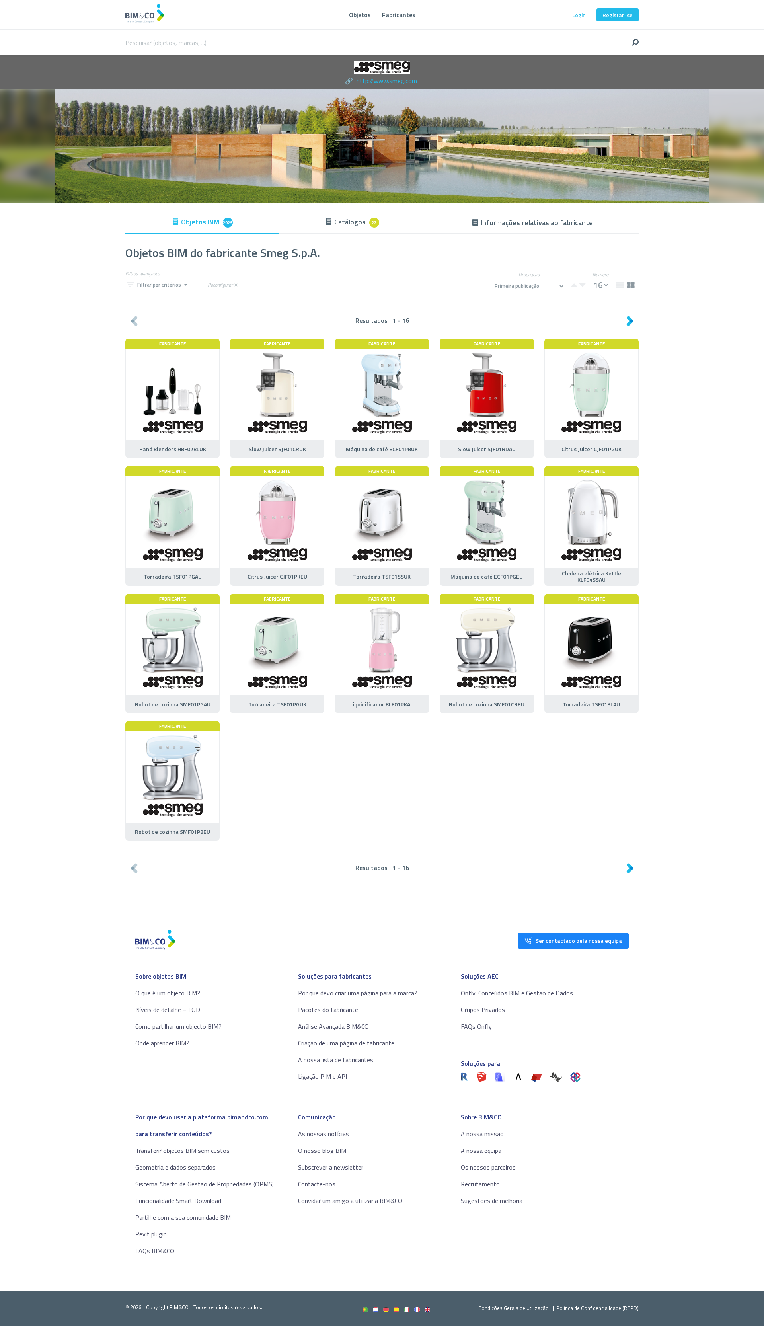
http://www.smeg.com (387, 81)
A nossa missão (482, 1134)
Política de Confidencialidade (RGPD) (597, 1308)
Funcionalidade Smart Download (178, 1200)
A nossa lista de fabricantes (335, 1060)
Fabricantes (398, 15)
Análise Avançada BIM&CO (333, 1026)
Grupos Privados (483, 1009)
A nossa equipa (481, 1150)
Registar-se (617, 15)
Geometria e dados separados (175, 1167)
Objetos (360, 15)
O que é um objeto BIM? (167, 993)
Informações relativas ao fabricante (537, 222)
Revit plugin (151, 1234)
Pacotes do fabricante (328, 1009)
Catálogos (355, 221)
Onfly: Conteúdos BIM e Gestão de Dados (517, 993)
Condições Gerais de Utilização (514, 1308)
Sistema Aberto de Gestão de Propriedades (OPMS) (204, 1184)
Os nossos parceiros (488, 1167)
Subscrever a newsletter (330, 1167)
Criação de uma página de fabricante (346, 1043)
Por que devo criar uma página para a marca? (357, 993)
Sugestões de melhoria (491, 1200)
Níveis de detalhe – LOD (167, 1009)
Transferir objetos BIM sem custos (182, 1150)
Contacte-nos (316, 1184)
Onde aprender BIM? (162, 1043)
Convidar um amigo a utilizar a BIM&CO (350, 1200)
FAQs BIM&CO (154, 1251)
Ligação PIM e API (322, 1076)
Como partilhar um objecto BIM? (178, 1026)
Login (579, 15)
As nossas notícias (323, 1134)
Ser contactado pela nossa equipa (579, 940)
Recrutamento (480, 1184)
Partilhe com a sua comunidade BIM (183, 1217)
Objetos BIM (207, 221)
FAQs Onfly (476, 1026)
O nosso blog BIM (322, 1150)
